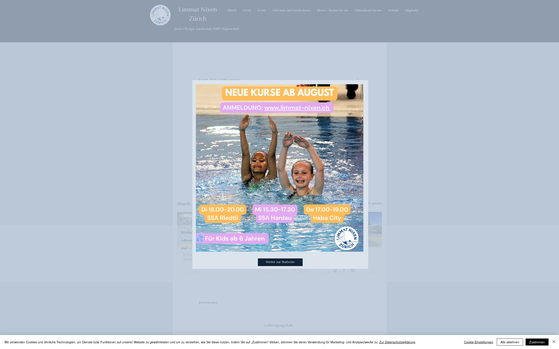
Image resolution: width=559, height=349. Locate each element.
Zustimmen (537, 342)
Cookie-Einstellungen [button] (478, 342)
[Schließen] (553, 342)
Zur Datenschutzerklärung (397, 342)
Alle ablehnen (509, 342)
